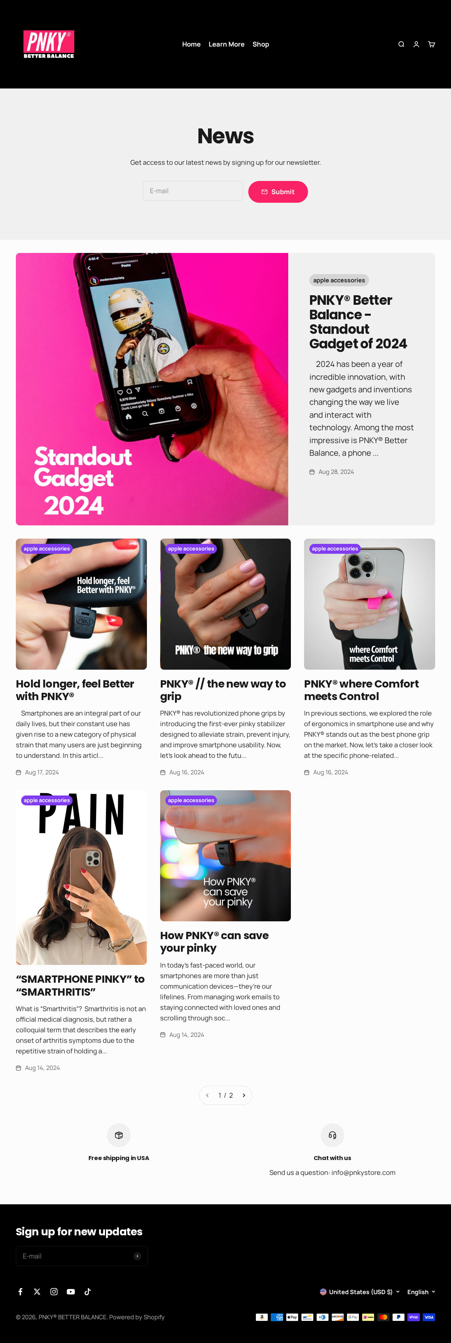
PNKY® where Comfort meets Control (361, 690)
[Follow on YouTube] (70, 1291)
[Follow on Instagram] (54, 1291)
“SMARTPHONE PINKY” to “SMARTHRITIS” (80, 985)
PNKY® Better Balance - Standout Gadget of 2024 (358, 322)
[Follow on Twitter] (37, 1291)
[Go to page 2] (243, 1095)
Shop (261, 44)
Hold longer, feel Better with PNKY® (75, 690)
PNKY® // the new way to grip (223, 690)
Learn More (227, 44)
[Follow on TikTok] (87, 1291)
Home (191, 44)
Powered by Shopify (137, 1317)
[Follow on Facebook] (20, 1291)
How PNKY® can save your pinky (214, 941)
